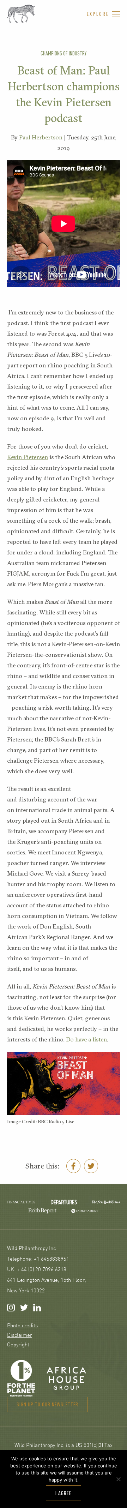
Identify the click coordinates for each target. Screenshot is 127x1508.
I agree (63, 1493)
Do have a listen (86, 1039)
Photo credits (22, 1326)
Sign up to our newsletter (47, 1404)
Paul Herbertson (40, 137)
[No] (118, 1479)
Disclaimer (19, 1335)
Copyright (18, 1345)
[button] (103, 14)
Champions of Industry (63, 53)
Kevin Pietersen (27, 457)
